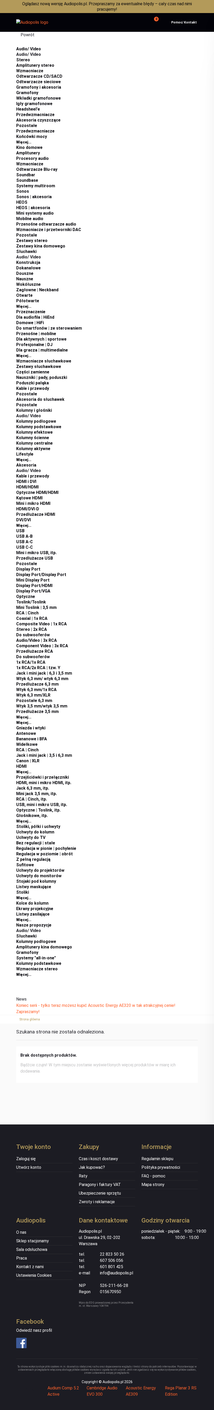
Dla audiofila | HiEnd (35, 317)
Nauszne (24, 278)
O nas (21, 1232)
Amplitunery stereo (35, 65)
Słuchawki (26, 251)
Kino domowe (29, 147)
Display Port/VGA (33, 591)
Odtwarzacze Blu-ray (36, 169)
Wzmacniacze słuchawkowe (43, 361)
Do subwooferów (33, 634)
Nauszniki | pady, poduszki (41, 377)
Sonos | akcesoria (34, 196)
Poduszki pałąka (32, 382)
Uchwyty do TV (30, 837)
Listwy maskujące (33, 886)
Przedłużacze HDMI (35, 514)
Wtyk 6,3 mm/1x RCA (36, 689)
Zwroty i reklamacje (97, 1201)
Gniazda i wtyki (30, 727)
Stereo (23, 59)
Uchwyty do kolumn (35, 832)
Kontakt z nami (30, 1266)
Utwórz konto (28, 1167)
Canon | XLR (27, 760)
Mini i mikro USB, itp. (36, 552)
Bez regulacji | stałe (35, 842)
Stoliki (22, 892)
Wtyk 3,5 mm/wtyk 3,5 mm (41, 706)
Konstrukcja (28, 262)
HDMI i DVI (26, 481)
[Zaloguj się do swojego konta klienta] (141, 22)
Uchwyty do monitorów (39, 875)
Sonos (22, 191)
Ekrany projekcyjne (34, 908)
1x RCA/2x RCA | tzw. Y (38, 667)
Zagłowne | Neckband (37, 289)
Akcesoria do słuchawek (40, 399)
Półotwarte (27, 300)
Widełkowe (27, 744)
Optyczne (25, 596)
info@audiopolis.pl (116, 1272)
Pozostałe (26, 125)
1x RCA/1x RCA (30, 662)
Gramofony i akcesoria (38, 87)
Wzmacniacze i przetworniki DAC (48, 229)
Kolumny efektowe (34, 432)
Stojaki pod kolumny (36, 881)
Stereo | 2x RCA (31, 629)
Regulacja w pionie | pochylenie (46, 848)
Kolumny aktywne (33, 448)
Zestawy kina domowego (40, 246)
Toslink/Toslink (31, 602)
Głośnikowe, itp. (32, 815)
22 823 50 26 (112, 1254)
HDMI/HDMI (27, 487)
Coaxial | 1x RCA (31, 618)
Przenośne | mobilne (36, 333)
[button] (155, 22)
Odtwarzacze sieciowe (38, 81)
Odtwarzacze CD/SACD (39, 76)
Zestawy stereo (31, 240)
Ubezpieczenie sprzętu (100, 1193)
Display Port (28, 569)
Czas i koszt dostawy (98, 1158)
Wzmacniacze (29, 70)
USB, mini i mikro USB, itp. (41, 804)
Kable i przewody (32, 388)
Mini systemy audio (35, 213)
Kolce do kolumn (32, 903)
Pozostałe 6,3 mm (34, 700)
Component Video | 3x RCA (42, 645)
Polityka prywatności (160, 1167)
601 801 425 (111, 1266)
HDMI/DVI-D (27, 508)
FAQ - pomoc (153, 1175)
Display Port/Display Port (41, 574)
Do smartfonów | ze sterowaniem (49, 328)
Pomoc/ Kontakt (184, 22)
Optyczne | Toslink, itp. (38, 810)
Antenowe (26, 733)
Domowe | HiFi (30, 322)
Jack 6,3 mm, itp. (32, 788)
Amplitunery (28, 152)
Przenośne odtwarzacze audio (46, 224)
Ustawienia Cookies (34, 1275)
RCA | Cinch (27, 612)
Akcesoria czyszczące (38, 120)
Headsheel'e (28, 109)
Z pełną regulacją (33, 859)
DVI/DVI (23, 519)
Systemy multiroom (35, 185)
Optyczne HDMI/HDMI (37, 492)
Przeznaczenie (30, 311)
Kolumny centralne (34, 443)
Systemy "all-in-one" (36, 957)
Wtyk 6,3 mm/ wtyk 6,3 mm (42, 678)
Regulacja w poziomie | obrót (44, 853)
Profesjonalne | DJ (34, 344)
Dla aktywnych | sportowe (41, 339)
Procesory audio (32, 158)
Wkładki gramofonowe (38, 98)
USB (20, 530)
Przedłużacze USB (34, 558)
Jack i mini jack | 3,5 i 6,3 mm (44, 755)
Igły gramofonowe (34, 103)
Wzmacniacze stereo (37, 968)
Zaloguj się (26, 1158)
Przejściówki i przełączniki (42, 777)
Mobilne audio (29, 218)
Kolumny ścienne (32, 437)
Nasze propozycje (33, 925)
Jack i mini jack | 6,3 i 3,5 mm (44, 673)
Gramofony (27, 92)
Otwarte (24, 295)
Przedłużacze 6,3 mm (37, 684)
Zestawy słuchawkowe (38, 366)
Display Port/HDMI (34, 585)
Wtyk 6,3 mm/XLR (33, 695)
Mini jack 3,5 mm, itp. (36, 793)
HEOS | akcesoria (33, 207)
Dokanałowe (28, 267)
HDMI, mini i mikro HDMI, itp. (43, 782)
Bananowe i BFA (31, 738)
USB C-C (24, 547)
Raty (83, 1175)
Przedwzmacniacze (35, 114)
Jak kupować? (92, 1167)
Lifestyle (24, 454)
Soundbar (25, 174)
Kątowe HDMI (29, 497)
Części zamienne (32, 372)
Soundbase (27, 180)
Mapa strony (152, 1184)
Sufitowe (25, 864)
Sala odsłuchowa (31, 1249)
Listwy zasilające (33, 914)
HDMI (21, 766)
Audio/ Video (28, 48)
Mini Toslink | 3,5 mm (36, 607)
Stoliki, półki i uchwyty (38, 826)
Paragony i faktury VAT (100, 1184)
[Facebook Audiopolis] (36, 1343)
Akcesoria (26, 465)
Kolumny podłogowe (36, 421)
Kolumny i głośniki (34, 410)
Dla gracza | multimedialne (42, 350)
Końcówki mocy (31, 136)
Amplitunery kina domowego (44, 947)
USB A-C (24, 541)
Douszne (24, 273)
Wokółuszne (28, 284)
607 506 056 (111, 1260)
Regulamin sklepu (157, 1158)
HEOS (21, 202)
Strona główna (29, 1019)
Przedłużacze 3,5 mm (37, 711)
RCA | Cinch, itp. (31, 799)
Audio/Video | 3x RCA (36, 640)
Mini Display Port (33, 580)
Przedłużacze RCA (34, 651)
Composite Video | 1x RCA (41, 623)
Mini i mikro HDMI (33, 503)
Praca (21, 1258)
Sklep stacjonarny (32, 1240)
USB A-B (24, 536)
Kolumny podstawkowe (38, 426)
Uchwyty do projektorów (40, 870)
